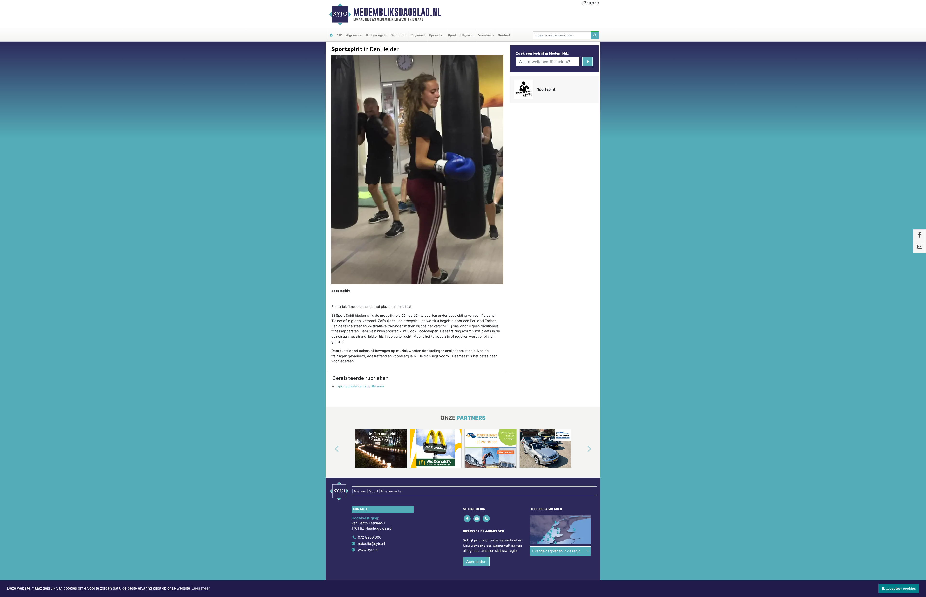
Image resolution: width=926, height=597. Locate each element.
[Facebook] (467, 518)
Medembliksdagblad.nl (397, 12)
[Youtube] (477, 518)
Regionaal (418, 35)
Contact (504, 35)
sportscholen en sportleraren (360, 386)
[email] (919, 247)
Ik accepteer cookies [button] (899, 588)
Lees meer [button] (201, 588)
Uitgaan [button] (466, 35)
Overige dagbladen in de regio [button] (556, 551)
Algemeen (354, 35)
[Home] (331, 35)
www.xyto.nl (368, 550)
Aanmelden (476, 561)
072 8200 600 (369, 537)
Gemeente (398, 35)
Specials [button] (435, 35)
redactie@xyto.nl (371, 543)
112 (339, 35)
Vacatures (486, 35)
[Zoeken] (595, 35)
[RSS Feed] (486, 518)
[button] (331, 449)
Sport (452, 35)
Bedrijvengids (376, 35)
